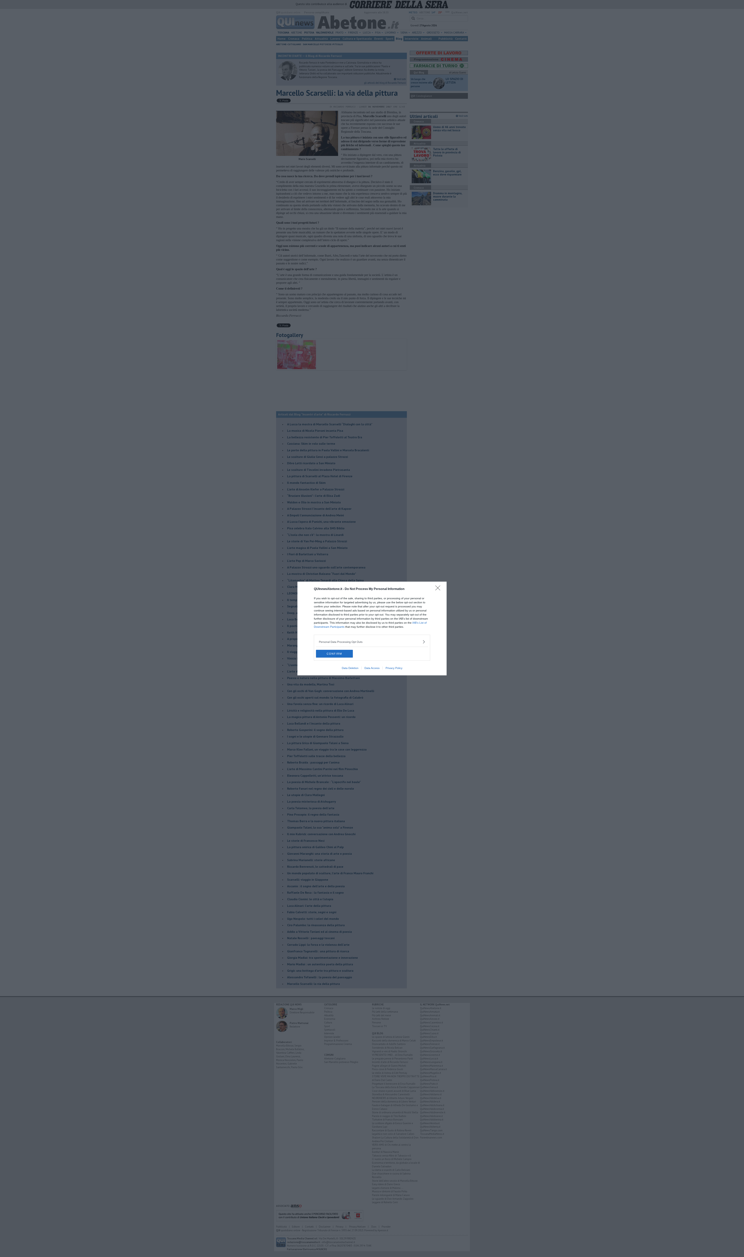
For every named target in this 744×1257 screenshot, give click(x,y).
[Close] (439, 589)
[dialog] (372, 628)
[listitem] (372, 642)
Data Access (372, 668)
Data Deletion (350, 668)
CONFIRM (334, 653)
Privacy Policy (394, 668)
